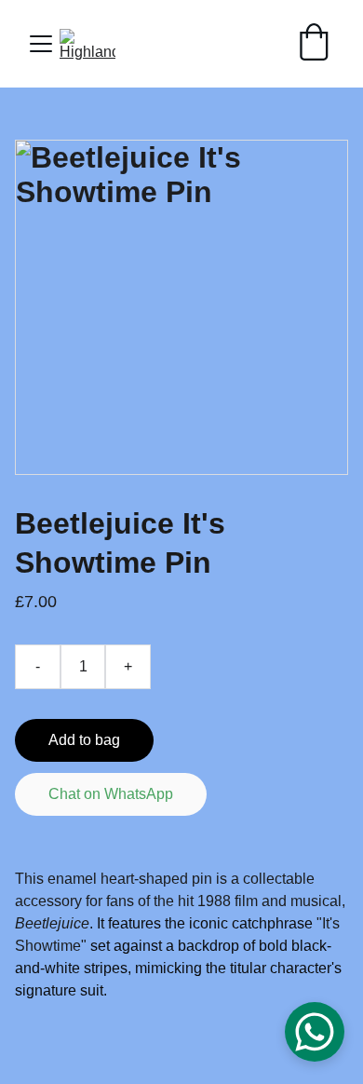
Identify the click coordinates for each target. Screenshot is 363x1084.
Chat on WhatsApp (110, 794)
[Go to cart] (313, 43)
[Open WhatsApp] (314, 1032)
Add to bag (84, 740)
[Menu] (41, 43)
